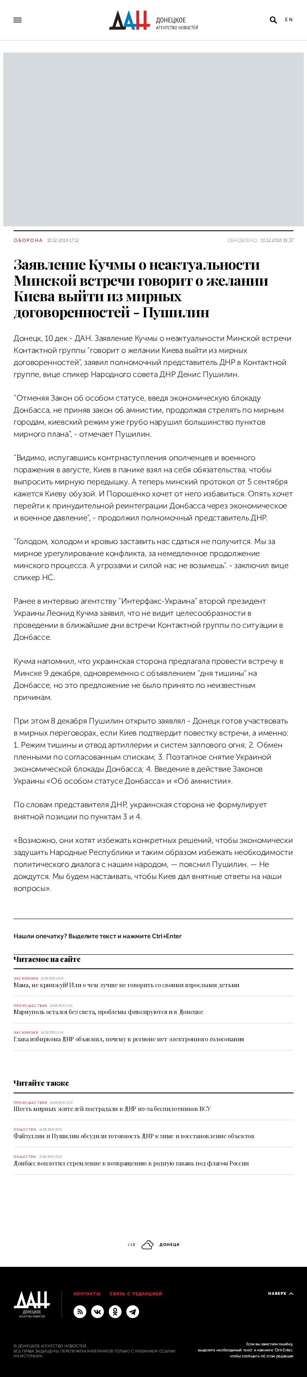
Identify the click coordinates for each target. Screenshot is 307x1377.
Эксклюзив (26, 978)
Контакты (87, 1293)
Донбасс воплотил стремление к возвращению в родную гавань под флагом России (131, 1163)
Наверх (277, 1293)
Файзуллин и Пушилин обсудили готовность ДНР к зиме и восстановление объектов (134, 1136)
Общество (25, 1129)
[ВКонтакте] (97, 1311)
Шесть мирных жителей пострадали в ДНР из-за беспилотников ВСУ (112, 1109)
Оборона (28, 240)
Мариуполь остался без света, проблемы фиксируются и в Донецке (108, 1012)
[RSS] (80, 1311)
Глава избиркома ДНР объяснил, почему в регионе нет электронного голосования (129, 1039)
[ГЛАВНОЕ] (132, 1311)
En (289, 19)
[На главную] (153, 20)
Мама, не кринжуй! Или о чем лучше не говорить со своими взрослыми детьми (126, 985)
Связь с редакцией (136, 1293)
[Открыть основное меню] (17, 20)
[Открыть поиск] (273, 20)
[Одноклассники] (115, 1311)
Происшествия (30, 1006)
